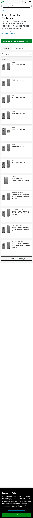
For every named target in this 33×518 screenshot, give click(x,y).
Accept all (16, 514)
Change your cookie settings (16, 510)
